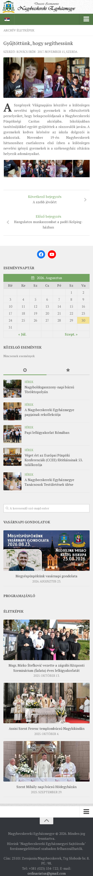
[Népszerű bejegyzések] (68, 370)
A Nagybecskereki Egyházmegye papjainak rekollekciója (49, 412)
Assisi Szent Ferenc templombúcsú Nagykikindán (46, 728)
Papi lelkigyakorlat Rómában (47, 432)
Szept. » (71, 334)
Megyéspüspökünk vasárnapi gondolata (46, 576)
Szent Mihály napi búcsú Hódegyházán (46, 786)
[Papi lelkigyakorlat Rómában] (12, 434)
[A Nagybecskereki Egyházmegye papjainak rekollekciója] (12, 411)
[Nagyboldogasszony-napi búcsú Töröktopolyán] (12, 389)
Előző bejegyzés (48, 221)
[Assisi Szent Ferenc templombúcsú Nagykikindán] (46, 703)
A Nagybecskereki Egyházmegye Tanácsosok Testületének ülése (49, 482)
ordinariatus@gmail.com (47, 873)
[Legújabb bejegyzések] (24, 370)
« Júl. (22, 334)
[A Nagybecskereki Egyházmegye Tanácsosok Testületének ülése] (12, 481)
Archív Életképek (19, 30)
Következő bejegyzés (44, 199)
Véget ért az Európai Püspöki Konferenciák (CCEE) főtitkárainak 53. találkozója (54, 460)
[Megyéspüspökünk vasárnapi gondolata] (46, 550)
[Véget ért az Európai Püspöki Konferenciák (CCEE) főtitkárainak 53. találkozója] (12, 457)
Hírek (29, 382)
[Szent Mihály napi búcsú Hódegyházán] (46, 761)
